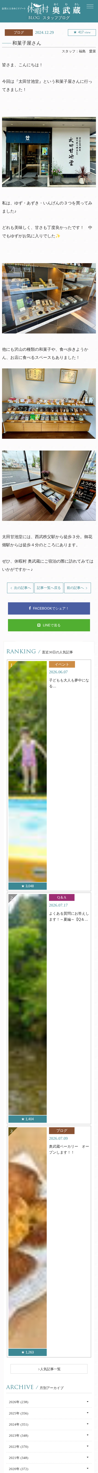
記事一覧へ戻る (49, 588)
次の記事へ (22, 588)
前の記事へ (76, 588)
